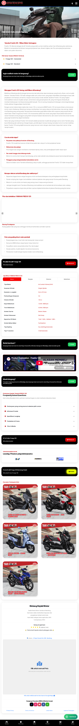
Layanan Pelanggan (69, 710)
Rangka (30, 279)
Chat (72, 75)
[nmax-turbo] (20, 501)
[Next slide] (76, 213)
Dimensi (48, 279)
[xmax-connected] (58, 540)
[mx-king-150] (20, 578)
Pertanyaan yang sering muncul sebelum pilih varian (24, 406)
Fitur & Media (11, 426)
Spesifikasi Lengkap (13, 416)
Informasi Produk (12, 411)
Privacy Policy (10, 710)
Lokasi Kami (49, 710)
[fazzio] (20, 540)
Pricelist (71, 263)
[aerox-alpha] (58, 501)
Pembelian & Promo (13, 421)
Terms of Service (29, 710)
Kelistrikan (67, 279)
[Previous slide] (2, 213)
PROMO (72, 471)
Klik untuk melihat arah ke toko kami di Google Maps (39, 695)
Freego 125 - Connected (13, 59)
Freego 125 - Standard (12, 64)
